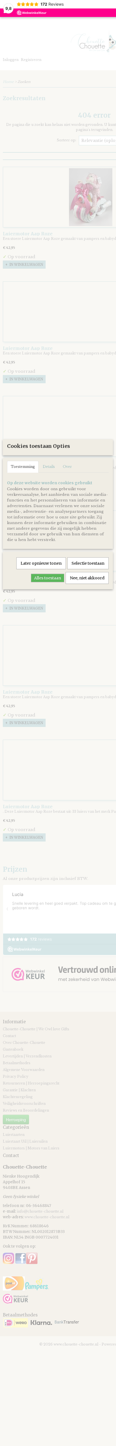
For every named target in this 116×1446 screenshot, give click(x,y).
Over (67, 467)
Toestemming (23, 467)
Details (49, 467)
